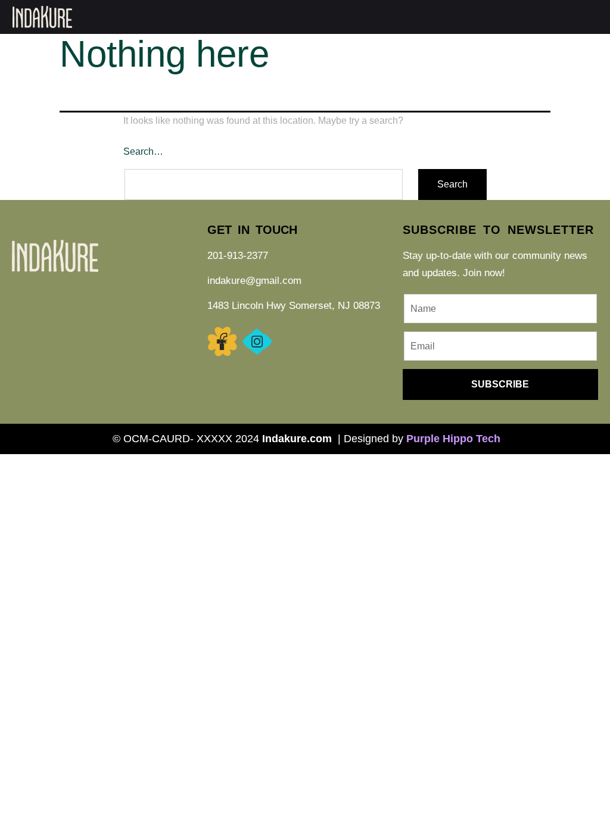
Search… (143, 151)
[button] (481, 17)
